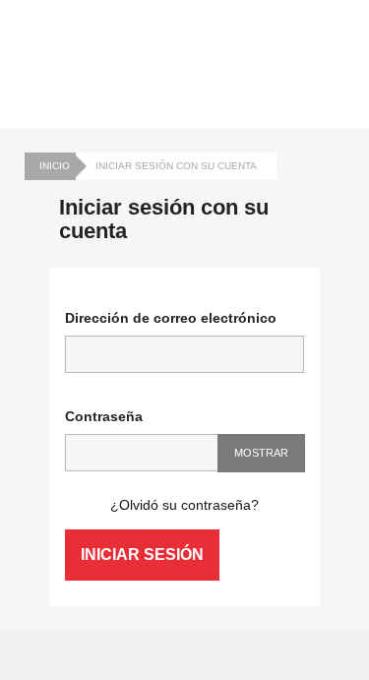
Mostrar (261, 453)
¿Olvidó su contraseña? (184, 505)
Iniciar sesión (142, 554)
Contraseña (104, 416)
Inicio (54, 165)
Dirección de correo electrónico (171, 318)
